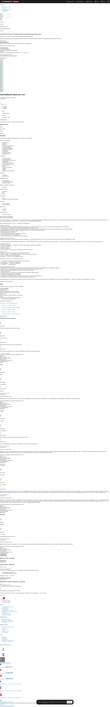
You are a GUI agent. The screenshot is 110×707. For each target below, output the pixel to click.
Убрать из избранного (24, 52)
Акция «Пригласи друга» (8, 610)
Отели (4, 628)
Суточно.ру (9, 701)
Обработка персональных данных (7, 706)
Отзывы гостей (6, 608)
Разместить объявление (8, 620)
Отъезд (1, 16)
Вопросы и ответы (7, 614)
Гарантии (5, 612)
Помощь (4, 622)
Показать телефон (4, 47)
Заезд (1, 13)
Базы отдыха (5, 632)
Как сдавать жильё (7, 619)
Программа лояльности (8, 641)
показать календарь (4, 288)
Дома (4, 630)
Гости (1, 18)
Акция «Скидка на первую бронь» (10, 611)
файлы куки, (45, 702)
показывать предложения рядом (8, 298)
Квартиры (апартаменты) (8, 626)
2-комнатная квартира (5, 353)
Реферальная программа (8, 640)
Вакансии (5, 638)
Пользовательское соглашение (6, 705)
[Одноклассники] (3, 649)
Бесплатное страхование (8, 621)
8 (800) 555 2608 (6, 602)
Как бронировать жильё (8, 606)
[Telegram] (3, 647)
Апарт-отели (5, 629)
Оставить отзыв (4, 555)
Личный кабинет (6, 600)
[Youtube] (3, 654)
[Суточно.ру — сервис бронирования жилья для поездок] (6, 1)
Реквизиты (5, 639)
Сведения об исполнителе (6, 577)
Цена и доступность (4, 42)
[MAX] (3, 650)
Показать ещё (3, 554)
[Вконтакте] (3, 652)
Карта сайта (2, 704)
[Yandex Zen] (3, 655)
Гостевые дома (6, 631)
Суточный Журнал (7, 613)
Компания (5, 636)
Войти (97, 1)
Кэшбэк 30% (5, 609)
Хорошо (69, 702)
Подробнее (2, 595)
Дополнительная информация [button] (6, 216)
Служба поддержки (7, 601)
